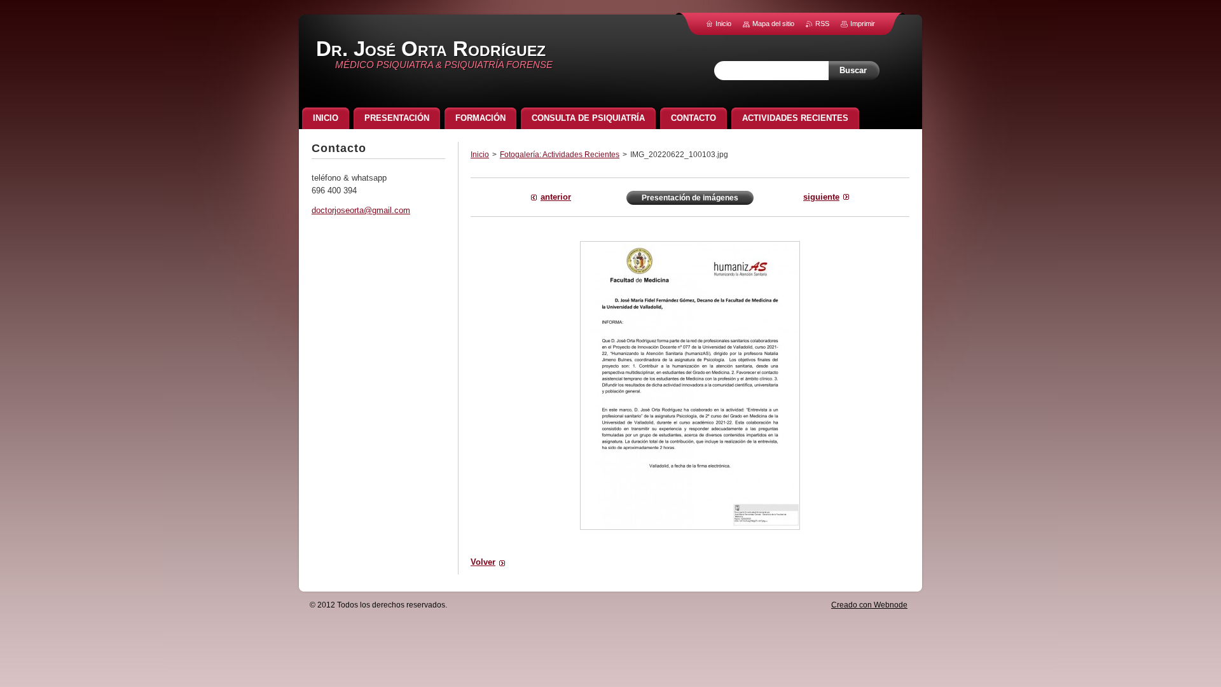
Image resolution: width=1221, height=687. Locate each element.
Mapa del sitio (773, 23)
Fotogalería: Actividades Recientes (559, 154)
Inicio (480, 154)
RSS (822, 23)
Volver (483, 562)
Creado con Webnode (869, 605)
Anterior (556, 197)
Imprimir (862, 23)
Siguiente (821, 197)
